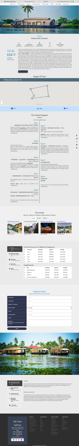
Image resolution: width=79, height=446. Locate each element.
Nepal (41, 420)
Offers (63, 425)
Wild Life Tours (53, 422)
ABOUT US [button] (12, 4)
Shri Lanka (42, 423)
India (41, 418)
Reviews (63, 420)
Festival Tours (53, 418)
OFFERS (52, 4)
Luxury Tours (53, 423)
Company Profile (32, 418)
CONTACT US (66, 4)
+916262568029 (18, 434)
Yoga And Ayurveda (54, 429)
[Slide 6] (41, 376)
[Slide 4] (37, 376)
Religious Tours (53, 430)
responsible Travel (32, 423)
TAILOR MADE (45, 4)
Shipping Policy (64, 429)
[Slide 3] (35, 376)
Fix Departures (64, 422)
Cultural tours (53, 420)
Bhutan (41, 422)
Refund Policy (64, 427)
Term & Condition (32, 429)
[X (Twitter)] (21, 440)
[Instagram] (16, 440)
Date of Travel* (11, 307)
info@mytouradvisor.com (17, 437)
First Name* (11, 297)
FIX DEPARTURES (36, 4)
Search (46, 1)
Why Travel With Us (32, 420)
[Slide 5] (39, 376)
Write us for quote (23, 71)
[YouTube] (19, 440)
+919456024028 (18, 431)
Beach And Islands (54, 434)
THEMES (28, 4)
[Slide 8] (46, 376)
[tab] (14, 249)
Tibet (41, 427)
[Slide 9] (48, 376)
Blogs (63, 418)
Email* (9, 317)
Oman (41, 430)
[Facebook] (14, 440)
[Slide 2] (33, 376)
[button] (6, 355)
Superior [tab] (39, 218)
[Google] (11, 440)
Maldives (41, 425)
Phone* (10, 311)
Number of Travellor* (13, 304)
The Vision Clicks (43, 445)
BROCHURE (58, 4)
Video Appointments (32, 422)
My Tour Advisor (10, 1)
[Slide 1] (31, 376)
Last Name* (10, 301)
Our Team (31, 427)
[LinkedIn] (24, 440)
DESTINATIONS (20, 4)
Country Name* (11, 314)
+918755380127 (18, 433)
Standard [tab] (45, 218)
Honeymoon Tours (54, 425)
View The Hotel (10, 234)
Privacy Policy (31, 430)
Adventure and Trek (54, 432)
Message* (16, 322)
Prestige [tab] (33, 218)
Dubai (41, 429)
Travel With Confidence (33, 425)
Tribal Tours (53, 427)
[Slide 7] (44, 376)
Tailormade (64, 423)
